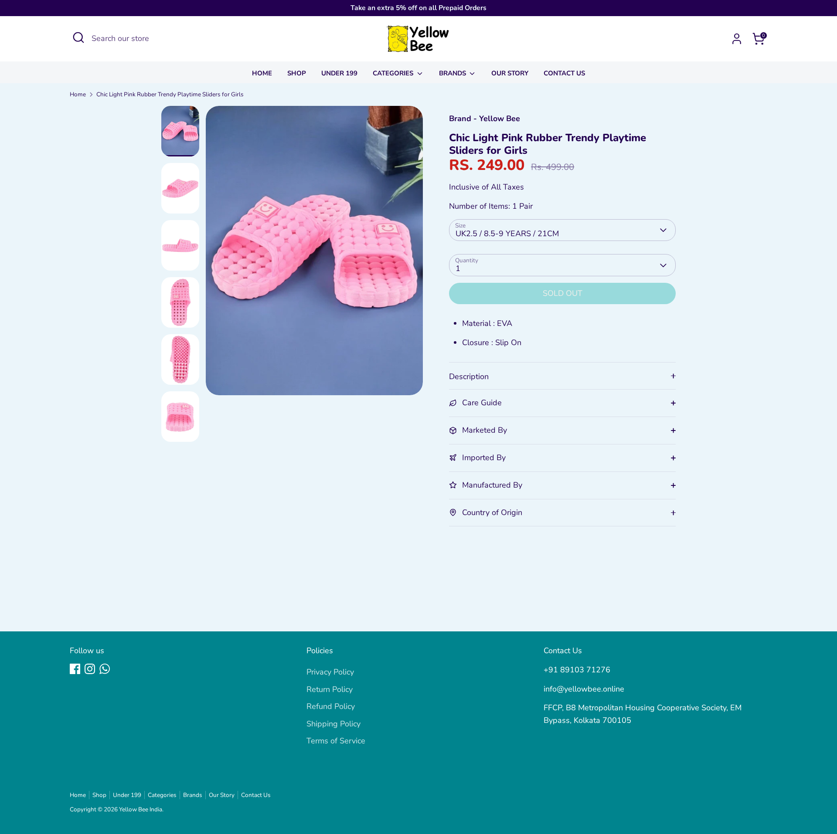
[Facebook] (75, 669)
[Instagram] (90, 669)
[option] (314, 254)
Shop (296, 73)
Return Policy (329, 689)
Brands (453, 73)
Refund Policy (330, 706)
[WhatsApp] (104, 669)
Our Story (509, 73)
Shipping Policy (333, 724)
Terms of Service (335, 741)
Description (469, 376)
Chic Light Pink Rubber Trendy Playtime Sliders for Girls (170, 94)
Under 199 (339, 73)
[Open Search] (78, 37)
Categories (394, 73)
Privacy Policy (330, 672)
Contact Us (564, 73)
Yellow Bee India (140, 809)
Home (262, 73)
